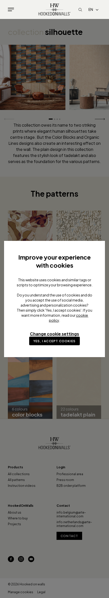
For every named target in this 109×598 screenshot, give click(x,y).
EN (90, 9)
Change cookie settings (54, 333)
